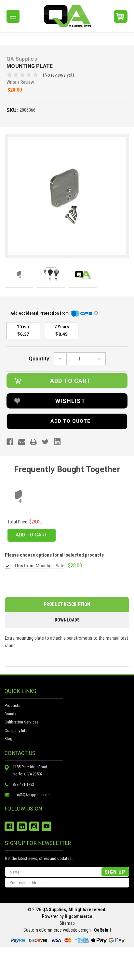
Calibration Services (21, 722)
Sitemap (67, 923)
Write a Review (20, 82)
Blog (8, 738)
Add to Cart (31, 535)
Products (12, 705)
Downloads (67, 619)
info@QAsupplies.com (31, 794)
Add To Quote (70, 421)
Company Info (16, 730)
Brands (10, 713)
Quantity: (39, 359)
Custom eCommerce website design (57, 930)
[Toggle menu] (13, 16)
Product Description (67, 604)
